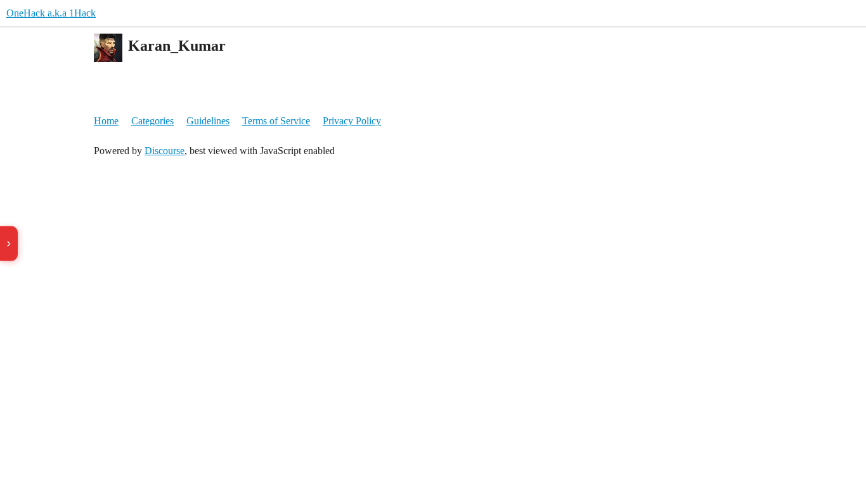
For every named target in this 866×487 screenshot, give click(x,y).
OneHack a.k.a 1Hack (51, 13)
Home (106, 120)
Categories (152, 120)
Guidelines (207, 120)
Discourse (164, 150)
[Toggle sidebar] (9, 243)
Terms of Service (276, 120)
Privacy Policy (352, 120)
